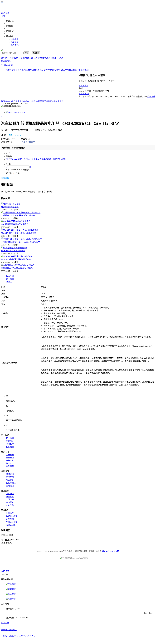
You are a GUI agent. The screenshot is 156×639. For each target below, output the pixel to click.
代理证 (9, 282)
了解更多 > (83, 86)
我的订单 (10, 21)
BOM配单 (29, 70)
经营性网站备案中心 (50, 566)
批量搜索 (36, 53)
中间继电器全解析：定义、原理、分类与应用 (20, 242)
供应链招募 (11, 525)
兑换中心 (15, 45)
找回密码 (10, 457)
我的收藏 (10, 31)
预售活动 (15, 42)
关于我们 (10, 279)
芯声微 (26, 58)
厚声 (16, 58)
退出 (4, 16)
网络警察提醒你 (78, 566)
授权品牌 (10, 444)
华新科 (47, 58)
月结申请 (59, 70)
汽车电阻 (17, 101)
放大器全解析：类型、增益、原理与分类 (18, 233)
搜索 (26, 53)
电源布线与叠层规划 (10, 207)
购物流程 (10, 474)
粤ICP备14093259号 (110, 551)
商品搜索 (10, 460)
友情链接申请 (12, 522)
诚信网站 (92, 566)
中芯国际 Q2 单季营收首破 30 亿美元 (17, 268)
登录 (3, 13)
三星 (20, 58)
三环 (31, 58)
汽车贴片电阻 (28, 101)
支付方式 (10, 477)
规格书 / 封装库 (28, 142)
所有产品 (9, 101)
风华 (3, 58)
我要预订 (5, 178)
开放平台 (14, 70)
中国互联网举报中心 (105, 566)
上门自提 (10, 499)
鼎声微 (41, 58)
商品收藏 (10, 497)
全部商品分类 (7, 65)
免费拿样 (43, 70)
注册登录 (10, 455)
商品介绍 (10, 276)
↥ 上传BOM (84, 70)
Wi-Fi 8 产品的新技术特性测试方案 (16, 259)
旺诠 (12, 58)
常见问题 (10, 466)
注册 (7, 13)
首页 (3, 101)
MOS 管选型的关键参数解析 (13, 251)
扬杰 (36, 58)
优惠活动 (15, 39)
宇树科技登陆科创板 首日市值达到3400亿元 (20, 215)
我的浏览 (10, 26)
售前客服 (12, 584)
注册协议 (10, 513)
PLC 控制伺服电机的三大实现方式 (15, 224)
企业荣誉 (10, 441)
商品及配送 (11, 483)
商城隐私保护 (12, 516)
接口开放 (10, 502)
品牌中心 (21, 70)
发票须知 (10, 486)
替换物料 (51, 70)
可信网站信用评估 (64, 566)
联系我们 (10, 447)
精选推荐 (57, 58)
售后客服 (12, 594)
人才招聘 (67, 70)
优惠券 (37, 70)
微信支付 (10, 463)
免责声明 (10, 519)
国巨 (7, 58)
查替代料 (10, 505)
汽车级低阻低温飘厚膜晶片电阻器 (48, 101)
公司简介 (75, 70)
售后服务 (10, 480)
